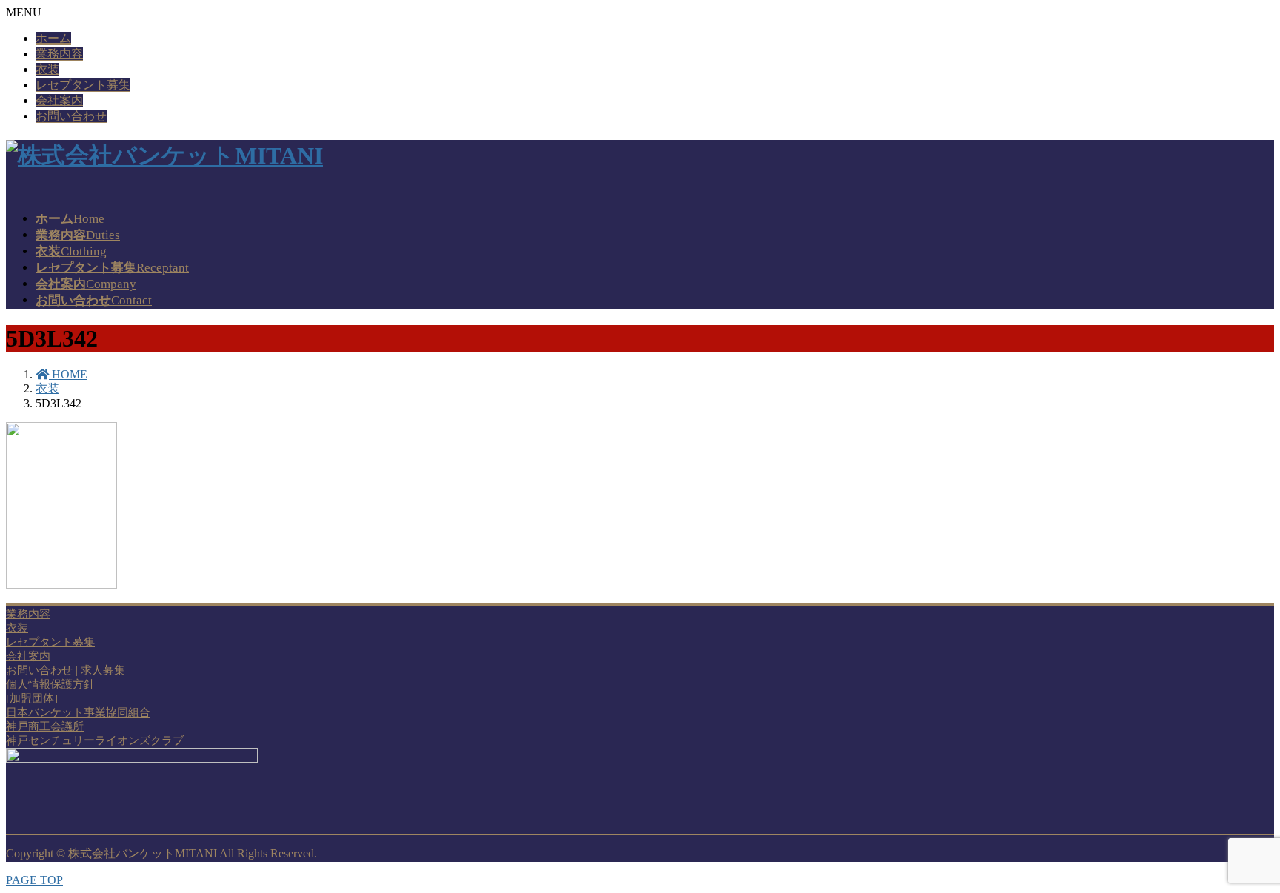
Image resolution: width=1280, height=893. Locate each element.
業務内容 (59, 53)
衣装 (47, 69)
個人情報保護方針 (50, 684)
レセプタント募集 (83, 84)
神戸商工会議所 (45, 726)
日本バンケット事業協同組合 (78, 712)
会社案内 (59, 100)
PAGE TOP (34, 880)
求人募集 (103, 670)
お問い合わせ (71, 116)
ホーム (53, 38)
